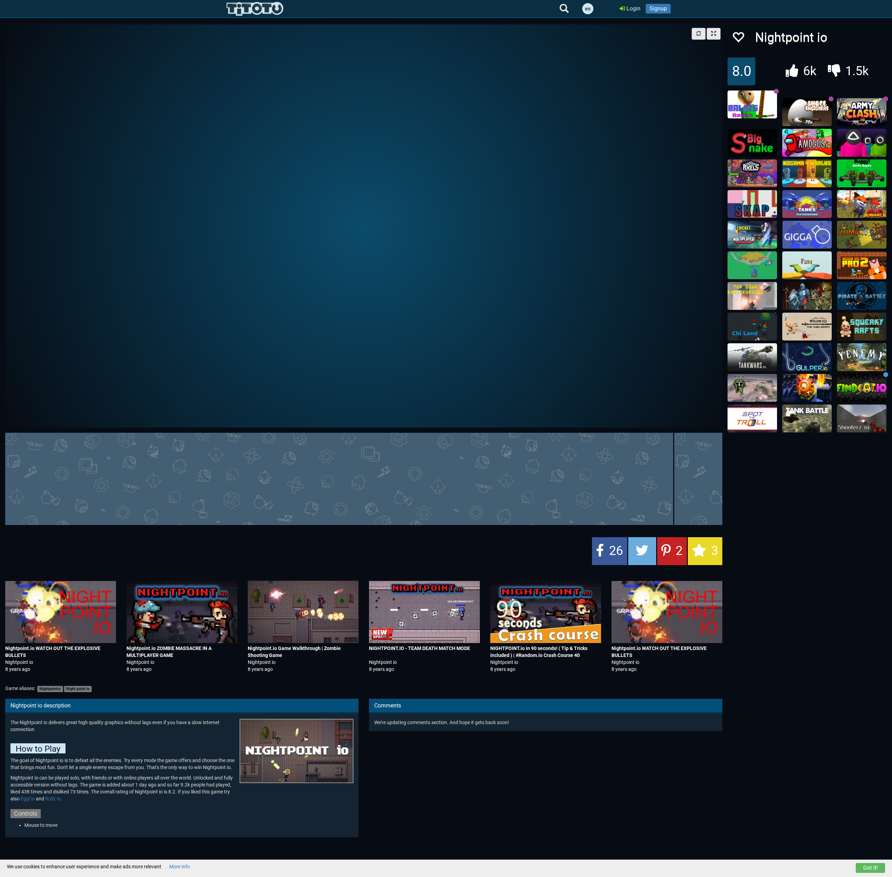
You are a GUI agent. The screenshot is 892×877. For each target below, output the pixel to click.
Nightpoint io (19, 662)
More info (179, 866)
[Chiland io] (752, 326)
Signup (658, 8)
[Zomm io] (861, 235)
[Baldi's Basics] (752, 104)
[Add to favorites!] (738, 39)
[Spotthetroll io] (752, 418)
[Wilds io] (807, 326)
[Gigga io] (807, 235)
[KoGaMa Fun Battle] (807, 265)
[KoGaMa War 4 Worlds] (807, 173)
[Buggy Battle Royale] (861, 173)
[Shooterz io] (861, 418)
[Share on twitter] (642, 551)
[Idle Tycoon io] (752, 265)
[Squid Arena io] (861, 143)
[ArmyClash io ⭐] (861, 112)
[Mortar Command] (752, 388)
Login (632, 8)
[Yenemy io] (861, 357)
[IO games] (255, 8)
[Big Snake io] (752, 143)
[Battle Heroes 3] (807, 296)
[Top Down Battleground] (752, 296)
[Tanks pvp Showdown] (807, 204)
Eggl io (28, 798)
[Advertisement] (364, 478)
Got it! (870, 867)
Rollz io (53, 798)
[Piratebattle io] (861, 296)
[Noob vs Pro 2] (861, 265)
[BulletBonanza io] (861, 204)
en (588, 8)
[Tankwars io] (752, 357)
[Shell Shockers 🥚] (807, 112)
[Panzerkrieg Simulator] (807, 418)
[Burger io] (807, 388)
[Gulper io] (807, 357)
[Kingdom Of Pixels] (752, 173)
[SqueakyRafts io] (861, 326)
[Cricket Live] (752, 235)
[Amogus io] (807, 143)
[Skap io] (752, 204)
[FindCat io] (861, 388)
